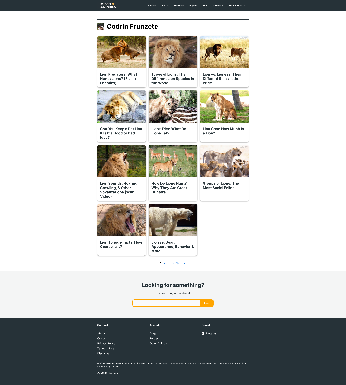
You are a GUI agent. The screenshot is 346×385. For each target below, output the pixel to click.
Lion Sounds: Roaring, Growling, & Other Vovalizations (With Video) (119, 189)
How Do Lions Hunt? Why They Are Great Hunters (169, 187)
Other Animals (159, 343)
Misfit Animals (236, 5)
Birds (205, 5)
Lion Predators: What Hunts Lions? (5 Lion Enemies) (118, 78)
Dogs (153, 333)
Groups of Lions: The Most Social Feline (221, 185)
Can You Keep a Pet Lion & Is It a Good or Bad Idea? (121, 133)
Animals (152, 5)
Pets (164, 5)
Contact (102, 338)
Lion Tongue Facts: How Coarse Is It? (121, 244)
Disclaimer (103, 353)
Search (207, 303)
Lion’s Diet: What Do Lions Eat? (168, 131)
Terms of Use (105, 348)
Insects (217, 5)
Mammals (179, 5)
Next (180, 263)
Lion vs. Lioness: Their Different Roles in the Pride (222, 78)
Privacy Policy (106, 343)
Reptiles (193, 5)
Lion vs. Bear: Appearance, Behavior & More (172, 246)
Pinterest (211, 333)
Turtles (154, 338)
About (101, 333)
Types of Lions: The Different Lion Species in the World (172, 78)
